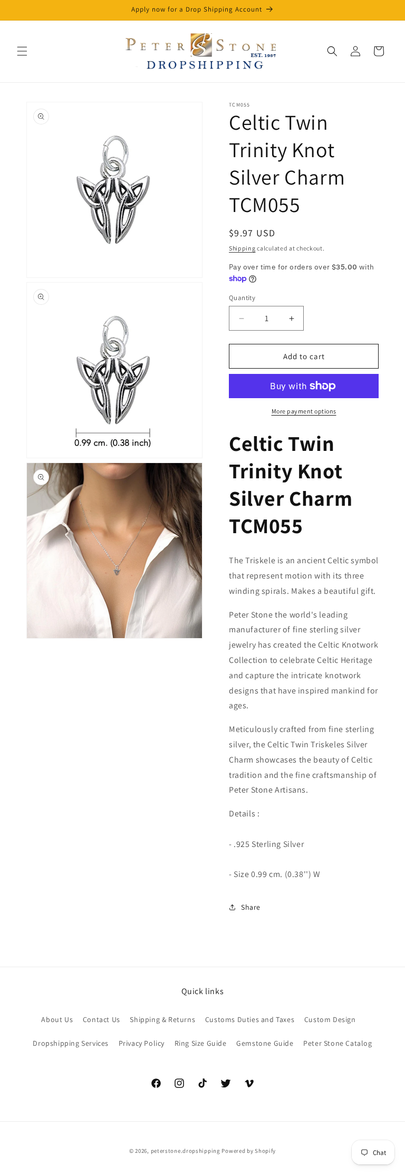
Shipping (242, 248)
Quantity (242, 297)
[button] (22, 51)
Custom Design (330, 1019)
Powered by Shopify (248, 1150)
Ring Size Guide (201, 1043)
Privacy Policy (142, 1043)
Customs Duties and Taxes (249, 1019)
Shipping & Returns (162, 1019)
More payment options (304, 411)
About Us (57, 1019)
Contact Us (101, 1019)
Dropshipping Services (71, 1043)
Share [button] (251, 907)
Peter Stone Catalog (337, 1043)
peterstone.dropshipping (185, 1150)
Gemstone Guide (264, 1043)
